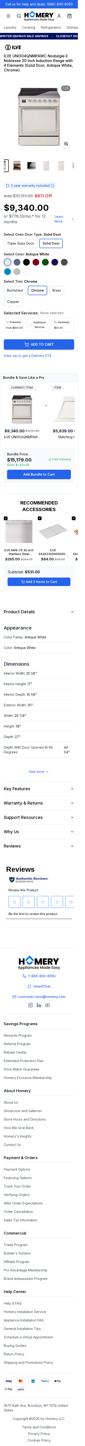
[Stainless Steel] (17, 271)
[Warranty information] (52, 186)
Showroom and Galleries (23, 1111)
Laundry (10, 27)
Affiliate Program (16, 1262)
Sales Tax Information (20, 1220)
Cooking (28, 27)
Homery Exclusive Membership (28, 1078)
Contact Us (12, 1145)
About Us (11, 1102)
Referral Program (17, 1044)
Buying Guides (15, 1346)
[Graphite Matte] (64, 262)
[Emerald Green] (45, 262)
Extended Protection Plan (23, 1061)
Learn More (59, 219)
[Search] (19, 16)
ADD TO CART (42, 344)
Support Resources (23, 817)
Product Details (19, 611)
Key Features (17, 788)
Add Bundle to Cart (39, 474)
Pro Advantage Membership (25, 1270)
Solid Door (51, 243)
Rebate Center (15, 1052)
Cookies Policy (39, 1440)
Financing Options (18, 1178)
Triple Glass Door (20, 243)
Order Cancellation (18, 1212)
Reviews (12, 846)
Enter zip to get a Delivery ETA (27, 356)
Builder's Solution (17, 1253)
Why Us (11, 831)
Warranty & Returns (23, 803)
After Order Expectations (23, 1203)
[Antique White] (7, 262)
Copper (13, 302)
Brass (56, 290)
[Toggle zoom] (66, 144)
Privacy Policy (39, 1434)
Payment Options (17, 1169)
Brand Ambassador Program (25, 1279)
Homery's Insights (17, 1136)
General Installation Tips (22, 1329)
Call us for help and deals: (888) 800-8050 (39, 4)
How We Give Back (19, 1128)
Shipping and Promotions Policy (28, 1362)
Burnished (15, 290)
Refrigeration (51, 27)
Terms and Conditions (39, 1427)
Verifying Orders (17, 1195)
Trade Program (15, 1245)
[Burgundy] (36, 262)
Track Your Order (17, 1186)
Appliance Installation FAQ (24, 1320)
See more (36, 772)
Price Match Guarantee (21, 1069)
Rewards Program (18, 1035)
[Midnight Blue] (55, 262)
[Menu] (8, 16)
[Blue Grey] (17, 262)
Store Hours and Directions (25, 1119)
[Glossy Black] (26, 262)
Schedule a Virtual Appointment (28, 1337)
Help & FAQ (12, 1303)
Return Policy (14, 1354)
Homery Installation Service (25, 1312)
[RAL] (7, 271)
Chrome (37, 290)
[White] (26, 271)
